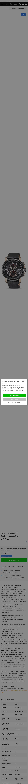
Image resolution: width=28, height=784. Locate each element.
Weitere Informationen (7, 392)
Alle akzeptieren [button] (14, 395)
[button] (14, 402)
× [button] (24, 381)
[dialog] (14, 392)
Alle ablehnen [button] (14, 399)
